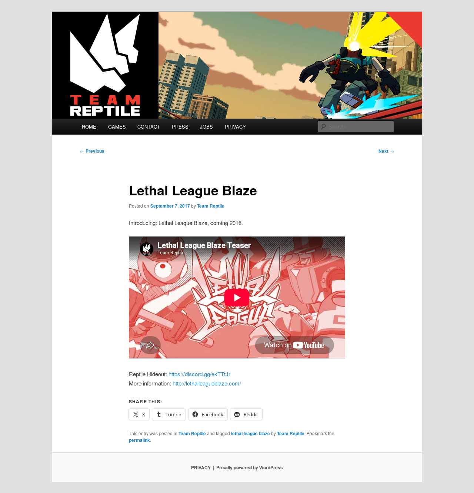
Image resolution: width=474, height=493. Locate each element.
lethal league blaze (250, 433)
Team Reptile (210, 205)
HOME (89, 126)
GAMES (117, 126)
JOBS (206, 126)
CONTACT (148, 126)
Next (386, 151)
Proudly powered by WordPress (249, 467)
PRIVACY (235, 126)
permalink (139, 440)
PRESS (180, 126)
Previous (92, 151)
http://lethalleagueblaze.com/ (207, 383)
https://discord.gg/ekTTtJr (200, 374)
